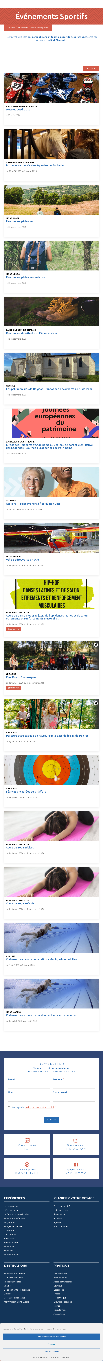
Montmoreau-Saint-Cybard (16, 1302)
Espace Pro (59, 1290)
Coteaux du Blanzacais (14, 1298)
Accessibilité (59, 1314)
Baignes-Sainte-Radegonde (17, 1290)
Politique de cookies (40, 1357)
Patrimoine (9, 1230)
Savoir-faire (9, 1238)
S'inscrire (51, 1119)
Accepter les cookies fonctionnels (51, 1336)
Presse (57, 1294)
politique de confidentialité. (39, 1107)
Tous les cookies (51, 1351)
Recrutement (60, 1310)
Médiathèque (60, 1298)
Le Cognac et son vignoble (16, 1214)
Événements (22, 28)
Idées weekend (11, 1210)
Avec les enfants (11, 1254)
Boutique (58, 1286)
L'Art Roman (10, 1234)
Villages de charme (13, 1226)
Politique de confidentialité (59, 1357)
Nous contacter (61, 1226)
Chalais (7, 1286)
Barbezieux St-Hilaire (13, 1278)
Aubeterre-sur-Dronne (14, 1218)
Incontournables (11, 1206)
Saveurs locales (11, 1242)
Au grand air (9, 1222)
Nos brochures (60, 1274)
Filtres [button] (91, 68)
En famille (8, 1250)
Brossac (7, 1294)
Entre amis (9, 1246)
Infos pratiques (60, 1278)
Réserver (14, 629)
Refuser (51, 1344)
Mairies (57, 1306)
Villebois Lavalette (12, 1282)
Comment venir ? (62, 1206)
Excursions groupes (63, 1302)
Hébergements (61, 1210)
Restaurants (59, 1214)
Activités (58, 1218)
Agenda (11, 28)
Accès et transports (63, 1282)
